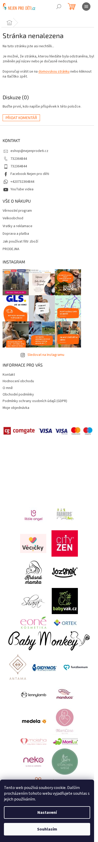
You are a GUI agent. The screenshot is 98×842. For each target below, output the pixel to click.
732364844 (18, 158)
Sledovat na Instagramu (45, 354)
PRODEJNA (11, 249)
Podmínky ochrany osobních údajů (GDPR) (35, 401)
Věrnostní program (17, 210)
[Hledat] (59, 6)
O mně (8, 388)
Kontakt (9, 374)
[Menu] (86, 6)
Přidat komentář (21, 117)
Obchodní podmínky (18, 394)
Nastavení (47, 812)
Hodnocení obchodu (18, 381)
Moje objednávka (16, 407)
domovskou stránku (54, 71)
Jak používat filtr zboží (20, 241)
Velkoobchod (13, 218)
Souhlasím (47, 829)
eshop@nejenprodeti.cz (29, 151)
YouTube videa (21, 189)
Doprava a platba (16, 233)
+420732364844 (22, 181)
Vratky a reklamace (17, 226)
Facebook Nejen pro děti (29, 173)
